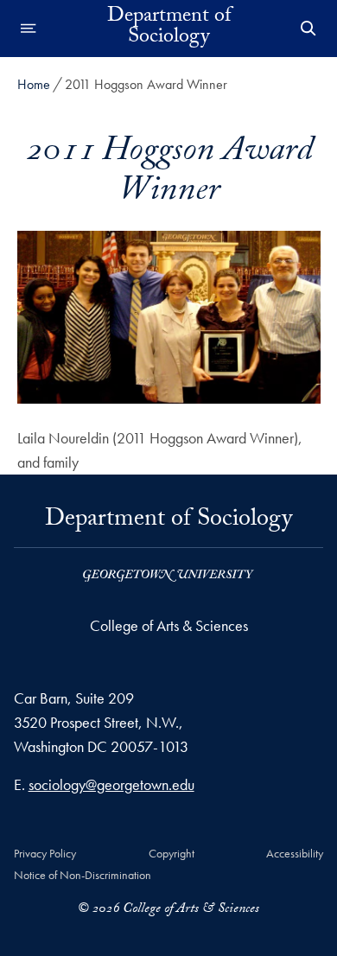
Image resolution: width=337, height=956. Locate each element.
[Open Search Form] (308, 28)
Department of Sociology (169, 28)
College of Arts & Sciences (169, 625)
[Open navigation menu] (28, 28)
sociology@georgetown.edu (111, 784)
